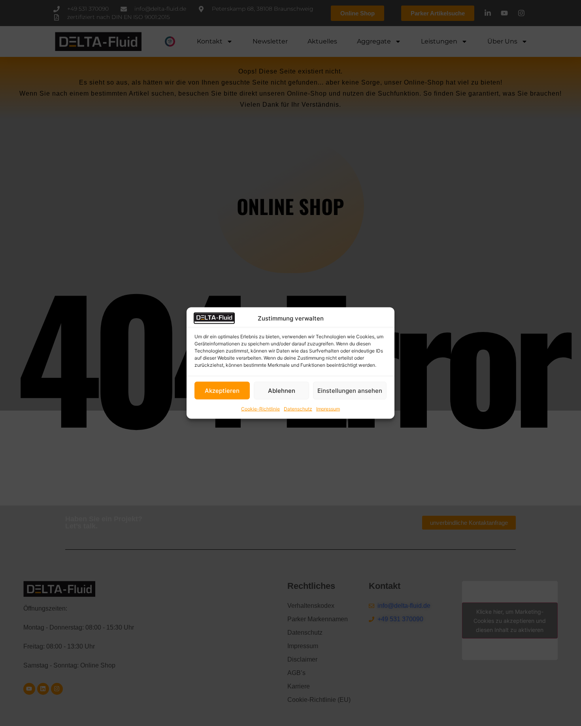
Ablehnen (281, 390)
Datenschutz (298, 409)
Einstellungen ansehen (349, 390)
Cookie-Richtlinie (260, 409)
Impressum (328, 409)
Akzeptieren (222, 390)
